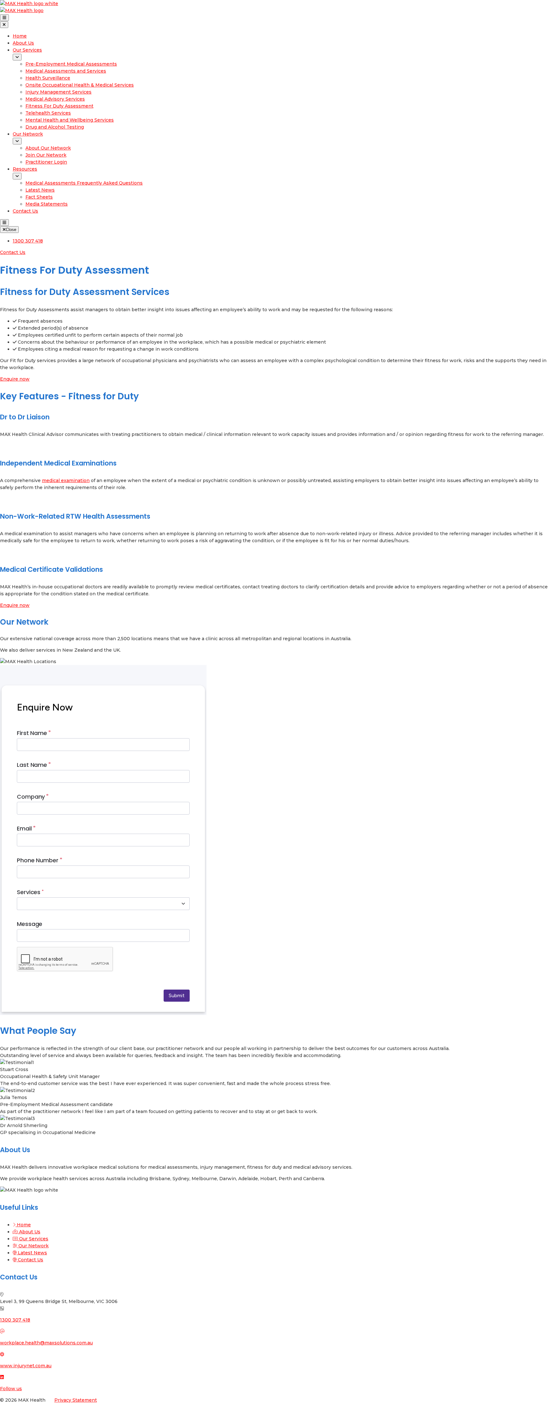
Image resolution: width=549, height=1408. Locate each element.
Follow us (11, 1388)
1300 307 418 (15, 1320)
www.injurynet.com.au (25, 1366)
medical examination (66, 480)
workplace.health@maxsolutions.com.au (46, 1343)
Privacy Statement (75, 1400)
